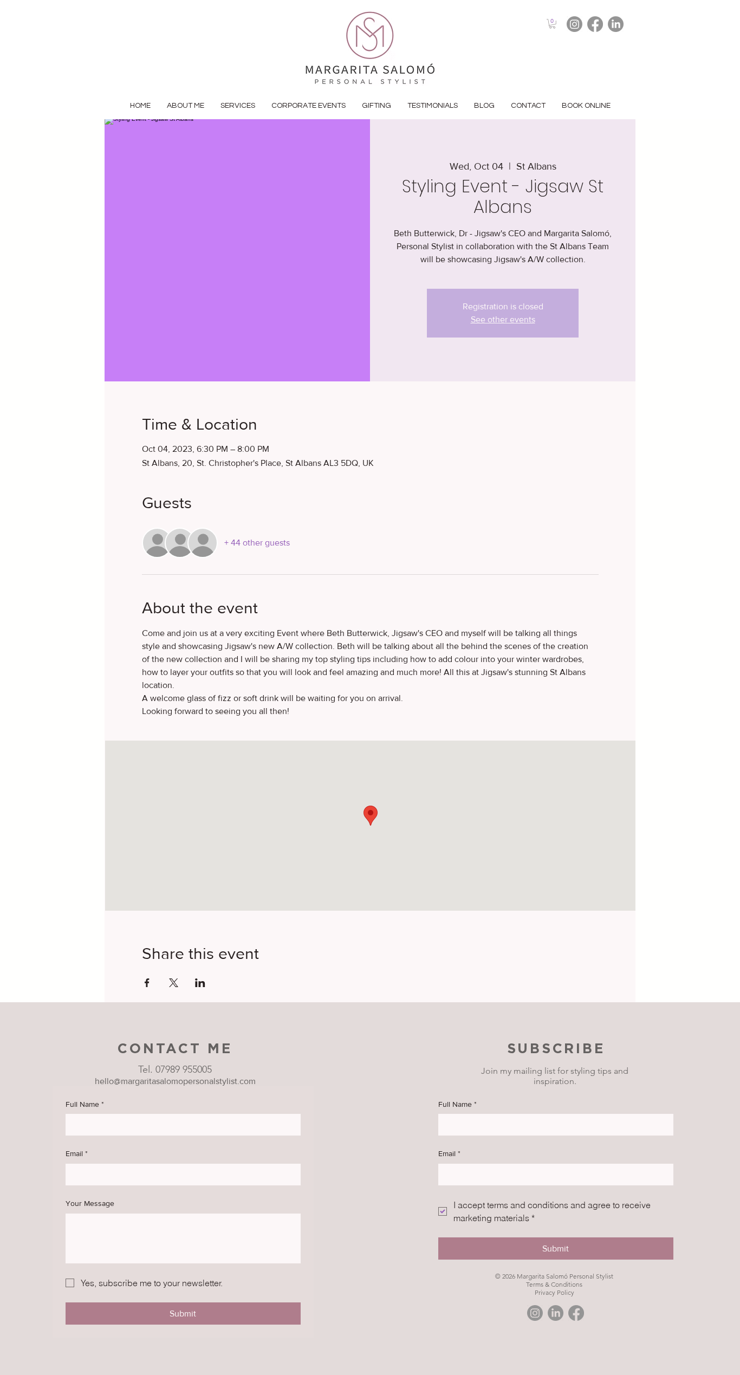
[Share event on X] (173, 982)
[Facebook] (595, 24)
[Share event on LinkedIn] (200, 982)
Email (77, 1153)
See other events (503, 319)
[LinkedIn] (616, 24)
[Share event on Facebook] (147, 982)
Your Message (90, 1203)
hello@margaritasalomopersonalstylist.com (175, 1081)
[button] (552, 24)
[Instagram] (574, 24)
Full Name (85, 1104)
